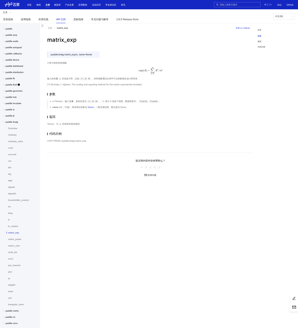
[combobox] (239, 4)
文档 (47, 4)
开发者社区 (110, 4)
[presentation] (150, 70)
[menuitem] (279, 5)
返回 (259, 41)
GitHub (290, 4)
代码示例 (261, 47)
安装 (29, 4)
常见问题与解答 (99, 19)
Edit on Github (243, 28)
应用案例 (82, 4)
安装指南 (8, 19)
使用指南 (26, 19)
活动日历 (96, 4)
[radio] (141, 167)
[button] (47, 5)
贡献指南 (78, 19)
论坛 (279, 4)
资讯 (123, 4)
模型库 (57, 4)
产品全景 (69, 4)
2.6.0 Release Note (127, 19)
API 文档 (61, 19)
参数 (259, 36)
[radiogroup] (150, 167)
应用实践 (43, 19)
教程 (38, 4)
